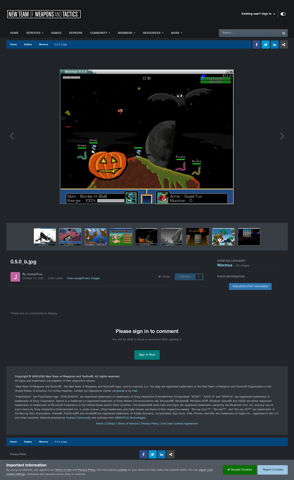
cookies (122, 470)
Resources (152, 33)
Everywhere (267, 33)
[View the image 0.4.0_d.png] (197, 236)
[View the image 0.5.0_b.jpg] (146, 236)
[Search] (284, 33)
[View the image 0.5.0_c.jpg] (121, 236)
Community (98, 33)
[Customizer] (283, 14)
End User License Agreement (179, 424)
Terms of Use (63, 470)
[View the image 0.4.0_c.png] (223, 236)
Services (33, 33)
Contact (110, 424)
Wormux (224, 265)
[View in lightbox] (147, 137)
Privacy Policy (150, 424)
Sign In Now (147, 354)
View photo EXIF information (250, 286)
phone (120, 391)
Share (165, 277)
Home (14, 33)
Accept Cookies (241, 469)
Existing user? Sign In (257, 14)
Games (56, 33)
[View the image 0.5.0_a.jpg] (172, 236)
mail (134, 391)
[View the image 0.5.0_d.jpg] (96, 236)
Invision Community (78, 418)
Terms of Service (128, 424)
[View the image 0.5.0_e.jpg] (70, 236)
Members (125, 33)
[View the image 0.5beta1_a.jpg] (45, 236)
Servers (75, 33)
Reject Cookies (272, 469)
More (175, 33)
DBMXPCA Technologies (130, 418)
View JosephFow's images (83, 278)
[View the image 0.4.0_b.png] (249, 236)
